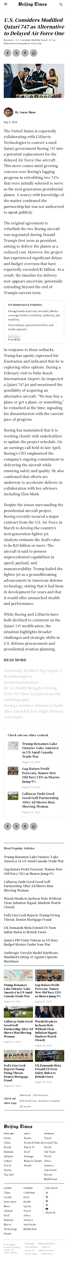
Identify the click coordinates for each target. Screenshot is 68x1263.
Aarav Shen (27, 112)
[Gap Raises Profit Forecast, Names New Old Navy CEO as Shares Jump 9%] (13, 771)
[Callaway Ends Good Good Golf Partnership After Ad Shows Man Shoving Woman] (13, 796)
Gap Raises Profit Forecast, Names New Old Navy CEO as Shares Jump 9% (41, 774)
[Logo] (32, 4)
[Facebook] (7, 53)
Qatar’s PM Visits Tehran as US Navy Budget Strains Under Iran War (31, 942)
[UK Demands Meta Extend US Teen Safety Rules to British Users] (49, 1056)
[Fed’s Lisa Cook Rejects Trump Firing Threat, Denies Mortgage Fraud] (18, 1056)
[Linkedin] (46, 1200)
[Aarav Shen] (9, 112)
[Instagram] (46, 1196)
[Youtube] (46, 1208)
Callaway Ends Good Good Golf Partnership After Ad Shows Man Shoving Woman (40, 800)
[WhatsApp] (33, 53)
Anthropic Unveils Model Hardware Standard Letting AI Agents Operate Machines (31, 957)
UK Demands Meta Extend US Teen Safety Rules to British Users (48, 1070)
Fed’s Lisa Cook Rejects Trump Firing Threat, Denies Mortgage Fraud (16, 1072)
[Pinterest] (25, 53)
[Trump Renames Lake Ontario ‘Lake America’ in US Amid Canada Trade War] (13, 746)
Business (8, 40)
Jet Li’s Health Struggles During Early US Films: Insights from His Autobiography (32, 693)
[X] (16, 53)
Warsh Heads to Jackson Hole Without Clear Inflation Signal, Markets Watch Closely (46, 1030)
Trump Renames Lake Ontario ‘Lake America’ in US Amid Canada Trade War (40, 750)
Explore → (14, 335)
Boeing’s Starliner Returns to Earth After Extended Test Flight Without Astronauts (33, 711)
